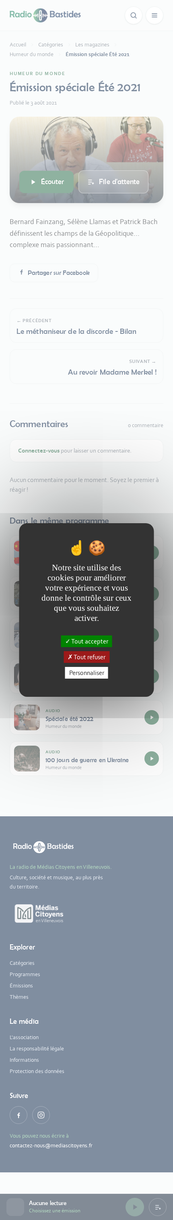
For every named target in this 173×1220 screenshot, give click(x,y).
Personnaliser (86, 673)
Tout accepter (89, 641)
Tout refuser (89, 657)
